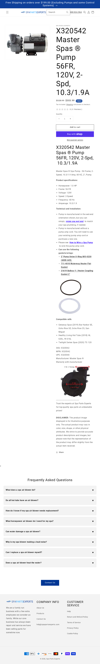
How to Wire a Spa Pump (81, 242)
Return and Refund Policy (77, 617)
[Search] (67, 12)
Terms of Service (74, 622)
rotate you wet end (75, 221)
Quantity (59, 114)
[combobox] (58, 12)
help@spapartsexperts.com (48, 624)
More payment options (75, 140)
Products (40, 613)
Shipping (69, 104)
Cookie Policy (72, 634)
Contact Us (50, 583)
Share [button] (61, 452)
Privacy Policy (73, 628)
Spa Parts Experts (53, 659)
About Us (40, 608)
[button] (7, 12)
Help (69, 611)
